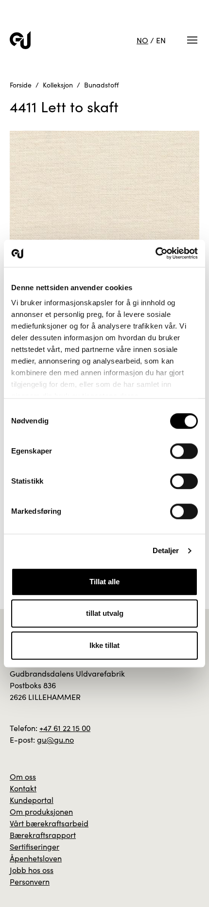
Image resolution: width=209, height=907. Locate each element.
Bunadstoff (101, 84)
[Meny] (192, 40)
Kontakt (23, 788)
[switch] (184, 451)
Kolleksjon (58, 84)
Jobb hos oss (31, 870)
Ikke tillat (104, 645)
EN (161, 40)
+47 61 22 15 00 (64, 728)
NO (142, 40)
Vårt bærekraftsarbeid (49, 823)
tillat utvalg (104, 613)
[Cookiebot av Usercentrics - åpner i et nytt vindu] (155, 253)
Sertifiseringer (34, 846)
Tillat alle (104, 581)
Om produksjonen (41, 811)
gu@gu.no (55, 739)
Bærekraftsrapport (43, 835)
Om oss (23, 776)
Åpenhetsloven (36, 858)
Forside (21, 84)
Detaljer (166, 550)
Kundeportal (31, 800)
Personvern (30, 881)
